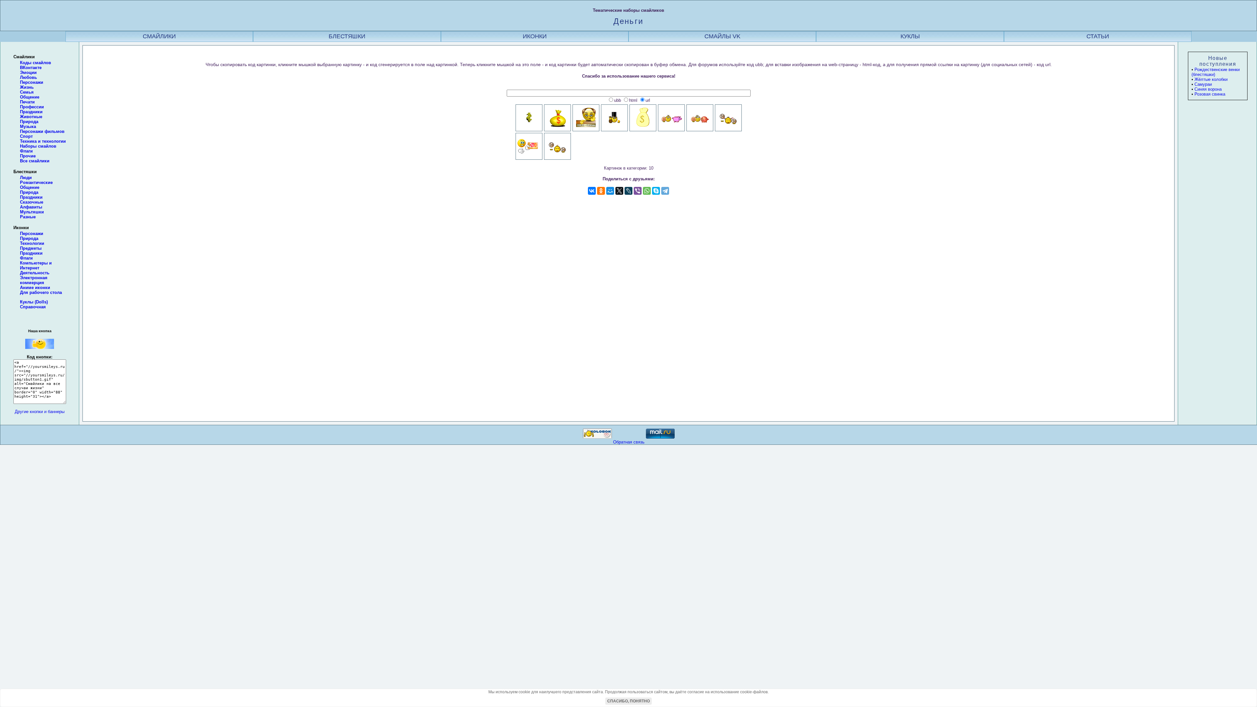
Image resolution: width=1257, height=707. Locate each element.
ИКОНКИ (535, 36)
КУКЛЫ (910, 36)
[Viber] (638, 191)
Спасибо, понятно (628, 701)
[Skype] (656, 191)
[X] (619, 191)
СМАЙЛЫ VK (722, 36)
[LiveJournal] (628, 191)
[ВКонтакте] (592, 191)
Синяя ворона (1208, 89)
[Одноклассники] (601, 191)
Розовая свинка (1209, 94)
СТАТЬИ (1097, 36)
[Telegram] (665, 191)
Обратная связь (629, 442)
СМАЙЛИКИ (159, 36)
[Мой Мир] (610, 191)
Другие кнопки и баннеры (39, 411)
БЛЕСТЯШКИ (347, 36)
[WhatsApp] (647, 191)
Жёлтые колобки (1211, 79)
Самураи (1203, 84)
